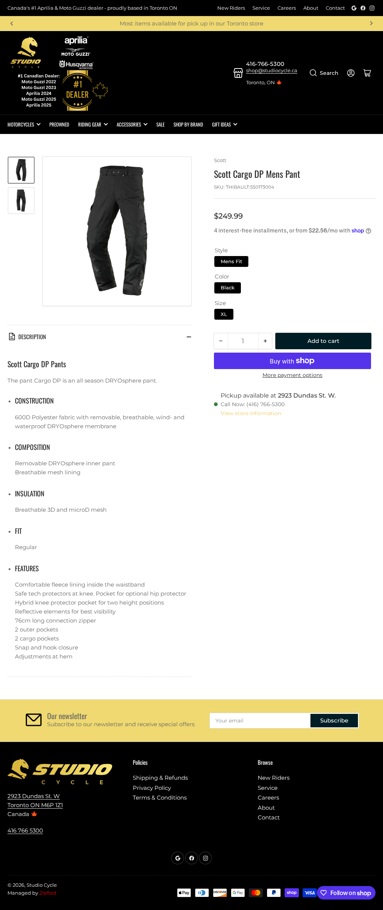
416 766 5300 (25, 830)
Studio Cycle (42, 885)
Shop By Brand (188, 124)
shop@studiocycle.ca (271, 70)
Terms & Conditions (160, 797)
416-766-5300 (265, 63)
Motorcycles (20, 124)
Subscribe (334, 720)
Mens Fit (231, 261)
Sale (160, 124)
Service (261, 8)
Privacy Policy (152, 787)
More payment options (292, 375)
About (310, 8)
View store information (251, 413)
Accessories (129, 124)
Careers (287, 8)
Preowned (59, 124)
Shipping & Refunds (160, 777)
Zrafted (47, 893)
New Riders (231, 8)
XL (224, 314)
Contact (335, 8)
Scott (220, 160)
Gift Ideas (221, 124)
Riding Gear (89, 124)
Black (228, 287)
